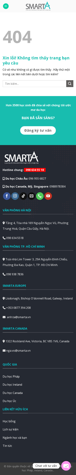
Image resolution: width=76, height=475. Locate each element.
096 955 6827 (37, 178)
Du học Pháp (11, 376)
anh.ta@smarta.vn (19, 317)
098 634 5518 (15, 238)
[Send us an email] (31, 196)
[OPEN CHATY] (66, 466)
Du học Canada (13, 393)
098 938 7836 (15, 274)
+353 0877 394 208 (18, 308)
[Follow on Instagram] (15, 196)
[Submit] (69, 83)
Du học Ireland (12, 385)
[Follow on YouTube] (48, 196)
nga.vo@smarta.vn (18, 351)
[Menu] (6, 6)
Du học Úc (9, 401)
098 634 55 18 (35, 170)
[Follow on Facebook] (7, 196)
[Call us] (40, 196)
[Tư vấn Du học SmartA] (38, 6)
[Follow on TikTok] (23, 196)
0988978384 (57, 186)
